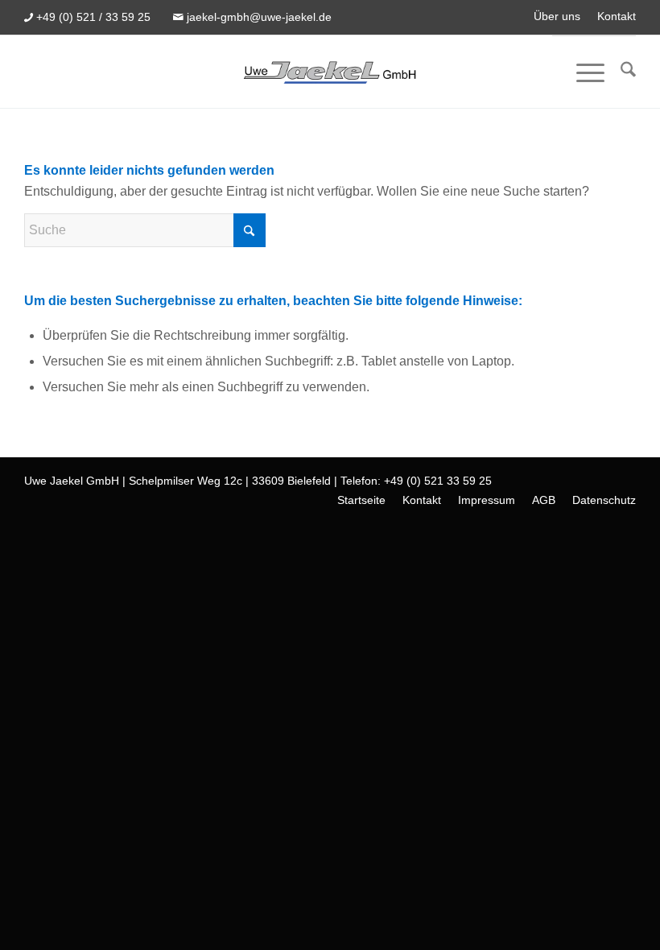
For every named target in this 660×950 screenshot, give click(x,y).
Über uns (557, 16)
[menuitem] (557, 16)
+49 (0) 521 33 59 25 (438, 480)
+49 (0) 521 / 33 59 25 (93, 16)
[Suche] (620, 72)
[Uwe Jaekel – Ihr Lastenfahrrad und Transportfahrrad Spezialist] (329, 71)
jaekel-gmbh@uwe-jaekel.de (259, 16)
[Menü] (582, 72)
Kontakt (616, 16)
